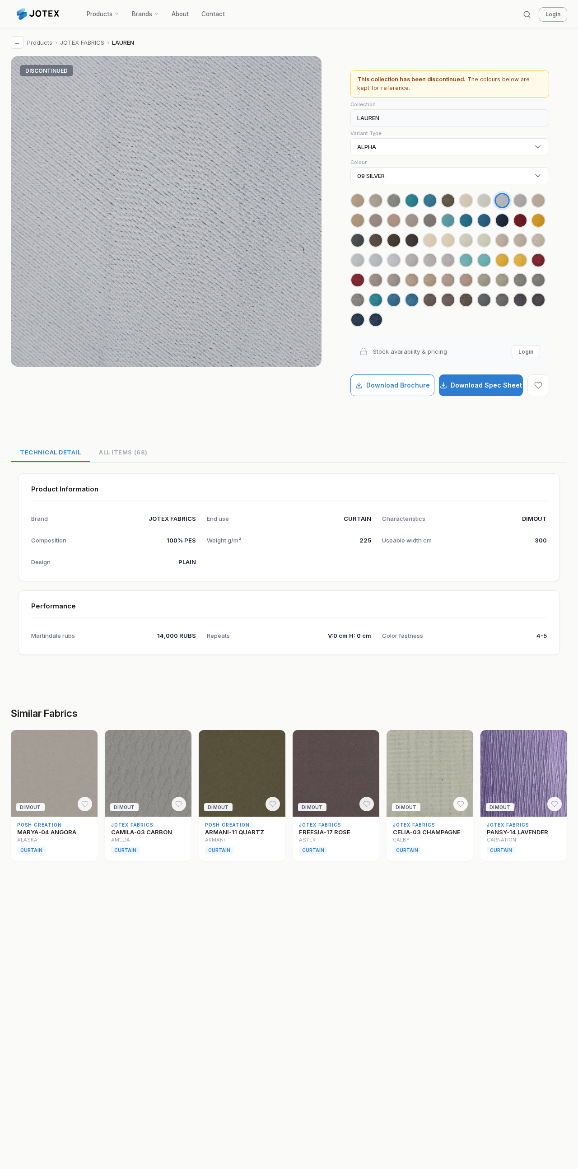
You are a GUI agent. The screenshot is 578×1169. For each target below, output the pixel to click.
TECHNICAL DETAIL (50, 452)
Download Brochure (398, 385)
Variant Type (366, 133)
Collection (363, 104)
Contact (213, 14)
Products (99, 14)
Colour (358, 162)
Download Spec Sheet (486, 385)
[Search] (527, 14)
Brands (142, 14)
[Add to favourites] (538, 385)
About (180, 14)
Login (552, 14)
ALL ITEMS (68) (123, 452)
